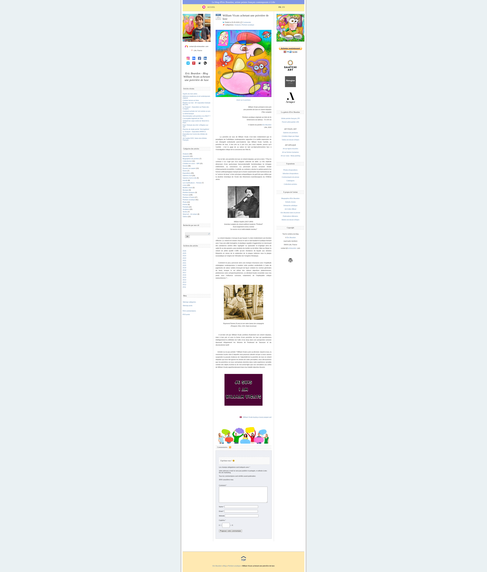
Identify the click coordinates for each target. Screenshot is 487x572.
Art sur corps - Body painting (290, 156)
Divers (185, 171)
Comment (223, 485)
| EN (282, 7)
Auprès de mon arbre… (191, 94)
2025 (184, 253)
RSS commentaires (189, 311)
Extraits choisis (290, 202)
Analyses (186, 154)
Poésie (185, 204)
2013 (184, 282)
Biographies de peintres (191, 159)
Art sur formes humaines (290, 152)
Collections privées (290, 184)
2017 (184, 272)
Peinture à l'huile (188, 197)
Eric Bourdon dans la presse (290, 213)
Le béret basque (188, 114)
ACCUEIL (210, 7)
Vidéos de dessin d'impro (290, 140)
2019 (184, 268)
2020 (184, 265)
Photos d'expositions (290, 170)
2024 (184, 256)
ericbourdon (292, 248)
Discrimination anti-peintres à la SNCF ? (196, 116)
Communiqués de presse (290, 177)
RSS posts (186, 314)
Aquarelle (186, 156)
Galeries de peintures (290, 133)
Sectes (185, 212)
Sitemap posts (187, 306)
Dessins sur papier (189, 168)
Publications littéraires (290, 216)
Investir (185, 180)
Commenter (247, 22)
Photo (185, 202)
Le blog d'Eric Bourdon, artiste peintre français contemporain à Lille (243, 2)
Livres (185, 185)
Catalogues (290, 181)
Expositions (187, 173)
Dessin (185, 166)
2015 (184, 277)
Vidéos (185, 216)
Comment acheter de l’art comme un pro (196, 111)
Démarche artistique (290, 205)
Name (221, 507)
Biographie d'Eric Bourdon (290, 198)
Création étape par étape (290, 136)
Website (221, 516)
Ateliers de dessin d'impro (290, 220)
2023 (184, 258)
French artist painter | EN (290, 122)
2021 (184, 263)
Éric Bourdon (291, 237)
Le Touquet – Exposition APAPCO (194, 132)
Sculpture (186, 209)
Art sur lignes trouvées (290, 149)
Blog (224, 566)
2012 (184, 285)
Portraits (185, 207)
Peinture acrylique (189, 200)
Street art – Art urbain (190, 214)
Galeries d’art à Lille (189, 178)
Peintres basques (189, 192)
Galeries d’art (187, 175)
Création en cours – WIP (191, 163)
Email (221, 511)
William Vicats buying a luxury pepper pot (257, 417)
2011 (184, 287)
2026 (184, 251)
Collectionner (187, 161)
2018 (184, 270)
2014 (184, 280)
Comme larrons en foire (191, 100)
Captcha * (222, 520)
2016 (184, 275)
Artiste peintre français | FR (290, 118)
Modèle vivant (187, 188)
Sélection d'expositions (290, 173)
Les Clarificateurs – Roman (192, 183)
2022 (184, 260)
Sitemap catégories (189, 302)
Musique (186, 190)
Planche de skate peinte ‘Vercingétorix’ (196, 129)
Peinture (185, 195)
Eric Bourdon (266, 125)
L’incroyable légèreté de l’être (193, 118)
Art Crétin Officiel (290, 209)
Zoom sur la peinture (243, 100)
